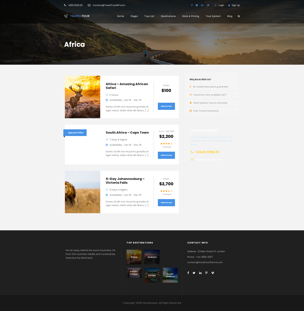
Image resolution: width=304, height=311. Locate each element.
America (152, 257)
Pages (134, 16)
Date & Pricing (190, 16)
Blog (229, 16)
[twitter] (208, 5)
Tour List (149, 16)
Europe (152, 275)
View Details (166, 106)
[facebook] (192, 5)
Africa (134, 257)
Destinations (168, 16)
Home (120, 16)
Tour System (213, 16)
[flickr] (197, 5)
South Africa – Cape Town (127, 132)
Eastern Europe (134, 272)
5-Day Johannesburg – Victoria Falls (125, 181)
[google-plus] (202, 5)
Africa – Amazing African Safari (127, 86)
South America (170, 275)
